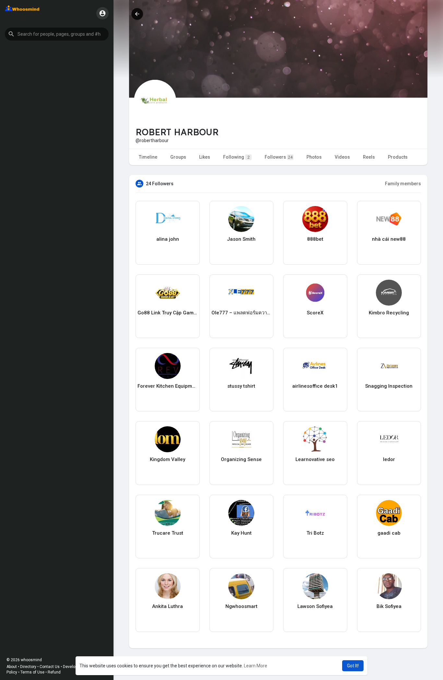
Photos (314, 157)
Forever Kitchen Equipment (168, 386)
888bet (315, 239)
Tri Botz (315, 533)
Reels (369, 157)
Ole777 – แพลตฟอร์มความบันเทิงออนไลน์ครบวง (241, 313)
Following (236, 157)
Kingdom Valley (167, 459)
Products (398, 157)
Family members (403, 183)
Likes (204, 157)
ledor (389, 459)
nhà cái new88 (389, 239)
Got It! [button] (353, 665)
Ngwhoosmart (241, 606)
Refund (54, 672)
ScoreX (315, 313)
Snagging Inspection (389, 386)
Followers (279, 157)
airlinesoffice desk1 (315, 386)
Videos (342, 157)
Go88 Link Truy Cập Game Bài (168, 313)
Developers (73, 666)
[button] (57, 34)
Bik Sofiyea (389, 606)
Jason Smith (241, 239)
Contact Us (50, 666)
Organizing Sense (241, 459)
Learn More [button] (255, 665)
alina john (167, 239)
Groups (178, 157)
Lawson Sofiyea (315, 606)
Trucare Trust (167, 533)
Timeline (148, 157)
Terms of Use (32, 672)
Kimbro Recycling (389, 313)
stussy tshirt (241, 386)
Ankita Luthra (167, 606)
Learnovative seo (315, 459)
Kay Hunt (241, 533)
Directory (28, 666)
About (11, 666)
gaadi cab (389, 533)
